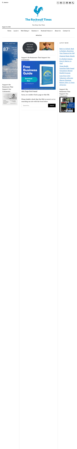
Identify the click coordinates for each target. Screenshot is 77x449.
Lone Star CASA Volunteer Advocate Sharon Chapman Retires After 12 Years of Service (66, 80)
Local (15, 31)
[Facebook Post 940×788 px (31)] (38, 89)
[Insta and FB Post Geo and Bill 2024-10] (67, 112)
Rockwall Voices (46, 31)
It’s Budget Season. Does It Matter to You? (66, 61)
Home (9, 31)
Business (34, 31)
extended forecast (10, 75)
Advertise (39, 35)
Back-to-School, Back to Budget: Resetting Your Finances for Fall (66, 51)
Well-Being (24, 31)
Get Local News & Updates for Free (30, 47)
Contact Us (66, 31)
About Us (58, 31)
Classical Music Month (67, 56)
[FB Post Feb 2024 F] (11, 105)
